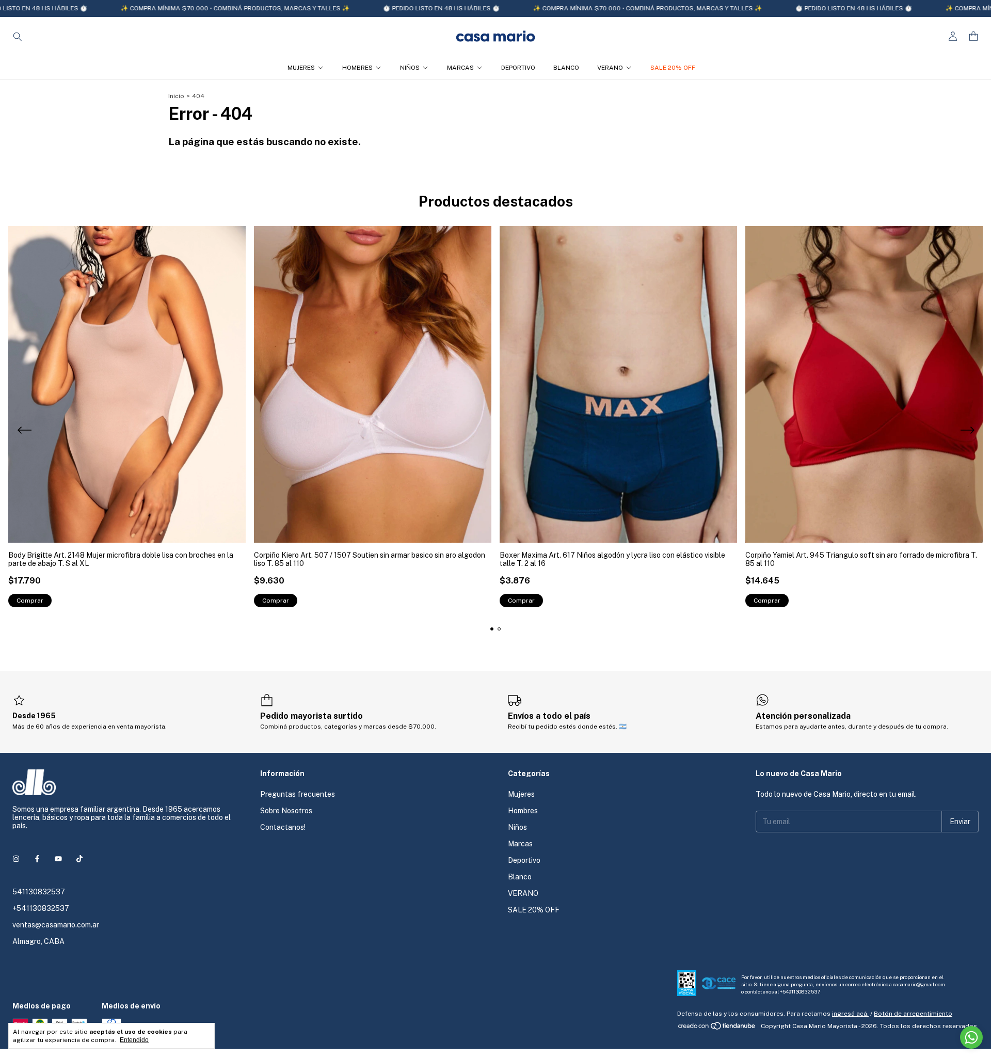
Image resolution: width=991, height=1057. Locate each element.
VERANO (610, 67)
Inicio (176, 96)
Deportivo (518, 67)
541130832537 (38, 892)
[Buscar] (17, 36)
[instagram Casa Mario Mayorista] (16, 859)
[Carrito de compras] (973, 36)
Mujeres (301, 67)
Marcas (460, 67)
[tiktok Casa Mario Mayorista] (79, 859)
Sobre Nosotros (286, 811)
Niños (410, 67)
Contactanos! (283, 827)
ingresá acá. (850, 1013)
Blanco (566, 67)
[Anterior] (24, 431)
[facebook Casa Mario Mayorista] (37, 859)
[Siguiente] (966, 431)
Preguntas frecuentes (297, 794)
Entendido (134, 1040)
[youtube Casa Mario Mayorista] (58, 859)
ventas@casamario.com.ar (55, 925)
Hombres (357, 67)
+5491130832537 (800, 991)
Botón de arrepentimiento (913, 1013)
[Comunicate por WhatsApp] (971, 1037)
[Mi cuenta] (953, 36)
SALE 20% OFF (672, 67)
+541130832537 (40, 908)
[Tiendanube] (717, 1028)
